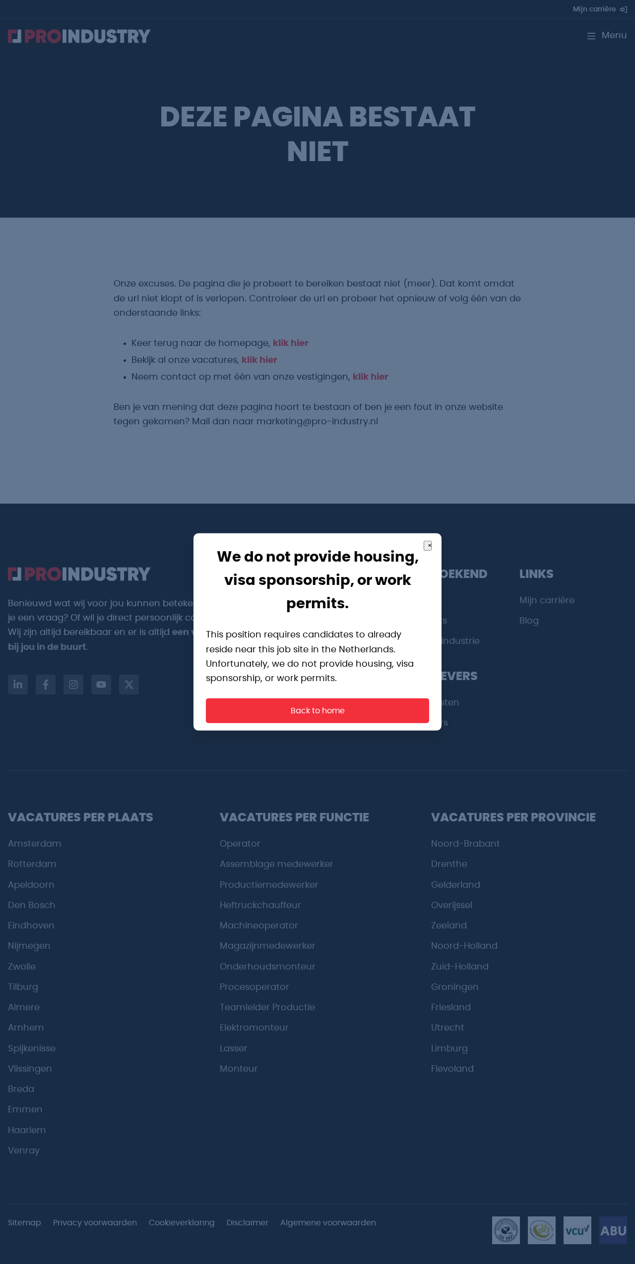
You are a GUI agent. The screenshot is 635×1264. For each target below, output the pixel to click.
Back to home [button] (318, 711)
